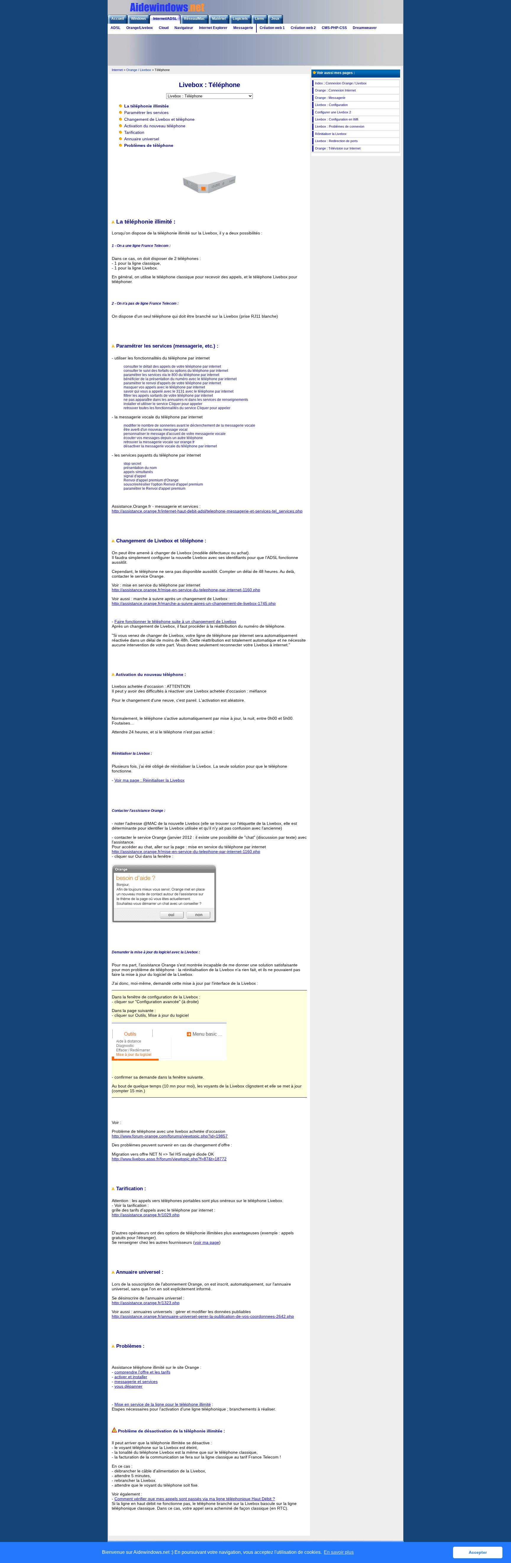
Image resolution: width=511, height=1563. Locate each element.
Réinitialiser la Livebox (331, 134)
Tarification (134, 132)
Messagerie (243, 28)
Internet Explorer (213, 28)
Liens (259, 19)
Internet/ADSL (165, 19)
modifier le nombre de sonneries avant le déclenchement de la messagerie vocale (189, 425)
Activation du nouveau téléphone (154, 125)
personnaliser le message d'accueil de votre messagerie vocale (175, 434)
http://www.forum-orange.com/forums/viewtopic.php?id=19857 (170, 1136)
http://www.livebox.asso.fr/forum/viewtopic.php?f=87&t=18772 (169, 1158)
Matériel (219, 19)
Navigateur (183, 28)
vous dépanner (128, 1386)
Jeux (275, 19)
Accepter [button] (478, 1552)
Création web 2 (303, 28)
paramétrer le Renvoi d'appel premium (154, 488)
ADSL (115, 28)
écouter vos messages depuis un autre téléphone (163, 438)
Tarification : (130, 1188)
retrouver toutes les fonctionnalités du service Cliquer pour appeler (177, 408)
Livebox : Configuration (331, 105)
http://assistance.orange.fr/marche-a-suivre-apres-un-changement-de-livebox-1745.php (194, 603)
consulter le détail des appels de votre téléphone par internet (172, 366)
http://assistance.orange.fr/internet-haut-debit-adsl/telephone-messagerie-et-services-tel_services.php (207, 511)
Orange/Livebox (139, 28)
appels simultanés (138, 472)
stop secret (132, 464)
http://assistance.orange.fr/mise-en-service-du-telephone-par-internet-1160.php (186, 589)
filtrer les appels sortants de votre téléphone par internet (168, 395)
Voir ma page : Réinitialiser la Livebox (149, 780)
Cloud (164, 28)
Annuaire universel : (139, 1272)
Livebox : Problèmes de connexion (339, 126)
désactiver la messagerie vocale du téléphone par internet (170, 446)
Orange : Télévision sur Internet (337, 148)
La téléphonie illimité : (145, 222)
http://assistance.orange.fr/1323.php (146, 1302)
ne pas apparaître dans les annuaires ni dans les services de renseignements (186, 400)
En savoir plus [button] (339, 1552)
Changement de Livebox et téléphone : (160, 541)
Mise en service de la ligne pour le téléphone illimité (162, 1404)
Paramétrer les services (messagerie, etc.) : (167, 346)
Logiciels (240, 19)
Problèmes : (130, 1346)
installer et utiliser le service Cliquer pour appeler (163, 404)
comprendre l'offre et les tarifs (142, 1372)
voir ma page (207, 1242)
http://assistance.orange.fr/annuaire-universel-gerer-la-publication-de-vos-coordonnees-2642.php (203, 1316)
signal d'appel (135, 476)
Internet (117, 70)
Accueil (117, 19)
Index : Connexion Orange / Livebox (341, 83)
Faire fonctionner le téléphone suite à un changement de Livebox (175, 621)
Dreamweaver (365, 28)
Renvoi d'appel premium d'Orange (151, 480)
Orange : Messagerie (330, 97)
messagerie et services (136, 1381)
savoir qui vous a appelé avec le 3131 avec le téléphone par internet (178, 391)
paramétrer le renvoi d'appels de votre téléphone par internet (172, 383)
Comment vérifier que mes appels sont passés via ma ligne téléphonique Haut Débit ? (194, 1498)
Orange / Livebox (138, 70)
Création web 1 (272, 28)
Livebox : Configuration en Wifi (336, 119)
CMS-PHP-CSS (334, 28)
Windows (138, 19)
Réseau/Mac (194, 19)
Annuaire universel (141, 138)
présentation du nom (140, 468)
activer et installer (130, 1376)
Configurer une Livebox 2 (333, 112)
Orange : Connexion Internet (335, 90)
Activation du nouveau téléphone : (150, 674)
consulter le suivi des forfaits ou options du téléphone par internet (176, 371)
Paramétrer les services (146, 112)
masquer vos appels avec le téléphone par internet (164, 387)
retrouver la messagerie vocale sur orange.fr (159, 442)
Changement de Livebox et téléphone (159, 119)
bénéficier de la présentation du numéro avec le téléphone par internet (180, 379)
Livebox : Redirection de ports (336, 141)
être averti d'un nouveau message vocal (155, 430)
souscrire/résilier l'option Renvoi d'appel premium (163, 484)
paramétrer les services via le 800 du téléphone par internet (171, 375)
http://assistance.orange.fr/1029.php (146, 1214)
